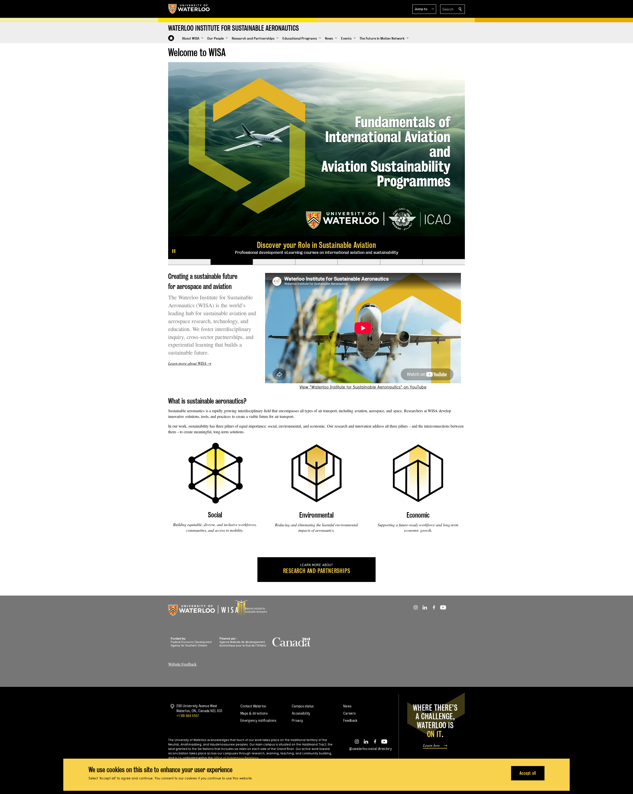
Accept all (528, 773)
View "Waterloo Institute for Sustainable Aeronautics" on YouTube (363, 315)
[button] (424, 9)
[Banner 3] (274, 191)
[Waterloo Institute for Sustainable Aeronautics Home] (171, 38)
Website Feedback (182, 593)
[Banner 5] (359, 191)
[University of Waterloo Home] (189, 9)
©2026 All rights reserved (187, 713)
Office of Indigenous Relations (236, 687)
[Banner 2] (231, 191)
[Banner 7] (443, 191)
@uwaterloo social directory (370, 677)
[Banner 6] (401, 191)
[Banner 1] (189, 191)
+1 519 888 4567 (187, 645)
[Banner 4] (316, 191)
